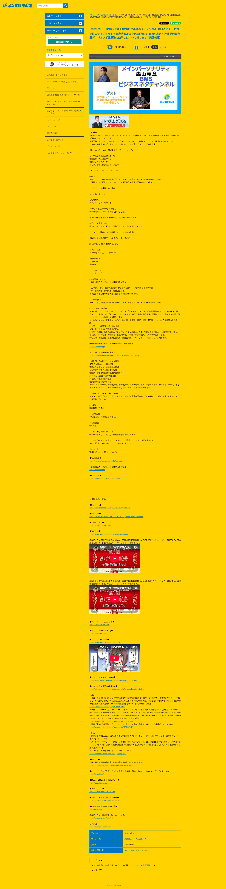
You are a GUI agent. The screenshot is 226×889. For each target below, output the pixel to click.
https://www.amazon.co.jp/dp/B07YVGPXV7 (107, 707)
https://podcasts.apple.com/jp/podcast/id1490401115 (111, 765)
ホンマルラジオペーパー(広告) (59, 153)
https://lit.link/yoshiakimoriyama (102, 792)
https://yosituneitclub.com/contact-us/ (104, 800)
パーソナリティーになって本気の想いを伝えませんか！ (64, 102)
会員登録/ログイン (64, 42)
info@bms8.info (95, 809)
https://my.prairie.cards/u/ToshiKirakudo (105, 461)
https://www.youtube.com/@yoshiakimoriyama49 (109, 534)
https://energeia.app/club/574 (101, 827)
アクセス (50, 88)
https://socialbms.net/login (100, 783)
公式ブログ (51, 126)
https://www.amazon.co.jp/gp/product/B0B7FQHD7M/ (111, 721)
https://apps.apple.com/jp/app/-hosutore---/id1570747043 (113, 680)
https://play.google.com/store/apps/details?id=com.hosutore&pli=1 (116, 689)
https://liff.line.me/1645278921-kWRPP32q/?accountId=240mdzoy (116, 517)
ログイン (137, 865)
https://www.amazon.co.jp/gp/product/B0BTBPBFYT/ (111, 727)
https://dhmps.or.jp (97, 346)
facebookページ (53, 120)
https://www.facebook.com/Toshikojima (105, 478)
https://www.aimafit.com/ (99, 625)
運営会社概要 (52, 133)
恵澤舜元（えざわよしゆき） (136, 839)
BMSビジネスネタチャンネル (107, 15)
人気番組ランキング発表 (57, 75)
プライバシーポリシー (56, 146)
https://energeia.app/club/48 (101, 818)
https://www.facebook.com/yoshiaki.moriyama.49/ (109, 508)
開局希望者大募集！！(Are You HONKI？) (64, 95)
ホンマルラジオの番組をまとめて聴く (62, 82)
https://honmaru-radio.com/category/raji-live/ (107, 754)
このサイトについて (55, 140)
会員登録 (146, 865)
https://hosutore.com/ (98, 633)
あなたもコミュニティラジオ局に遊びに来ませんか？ (64, 112)
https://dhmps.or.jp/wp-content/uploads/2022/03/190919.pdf (114, 355)
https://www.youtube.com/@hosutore (104, 642)
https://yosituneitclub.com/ (100, 525)
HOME (91, 15)
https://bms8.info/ (96, 774)
